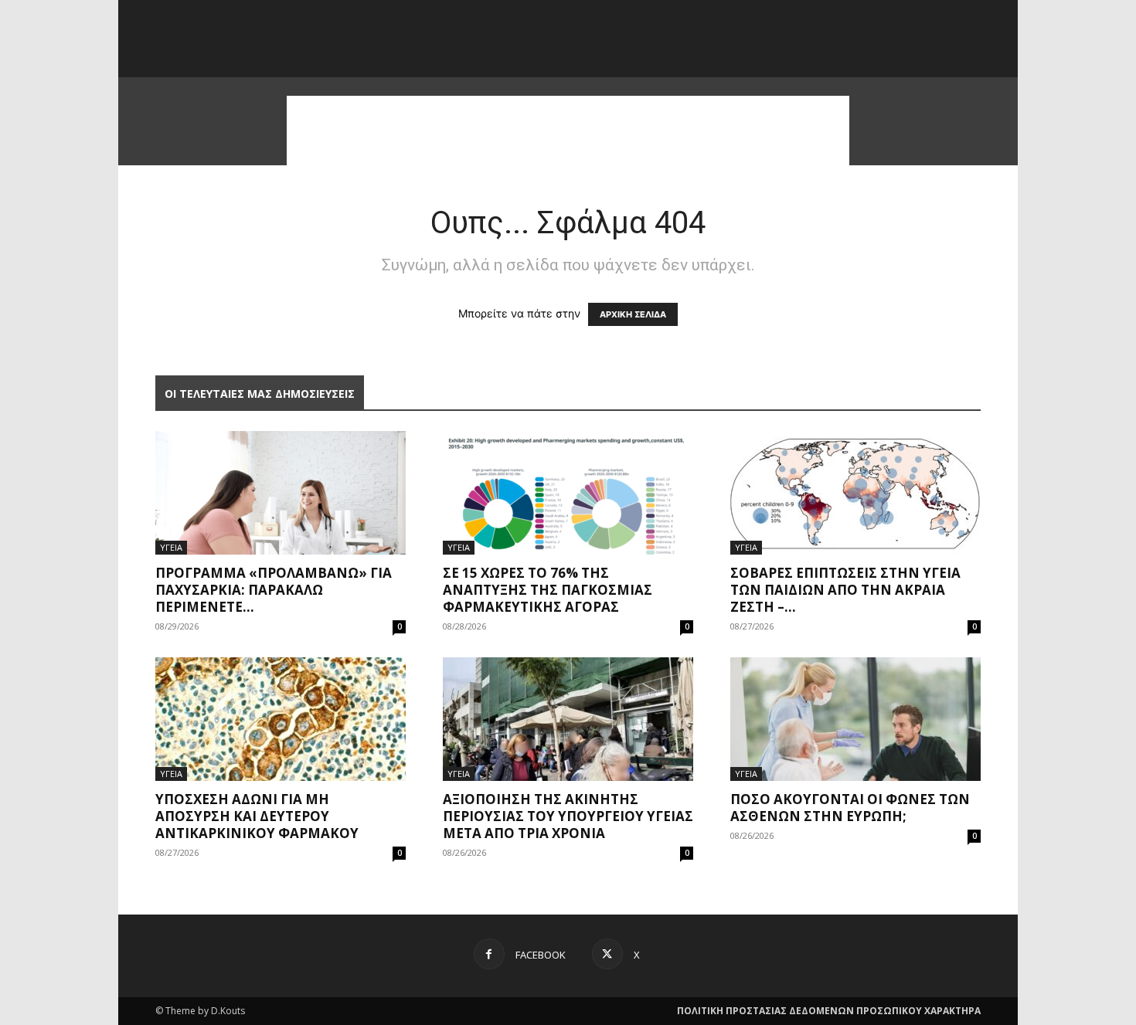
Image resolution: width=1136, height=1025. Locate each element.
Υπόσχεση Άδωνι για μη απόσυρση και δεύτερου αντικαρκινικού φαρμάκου (257, 816)
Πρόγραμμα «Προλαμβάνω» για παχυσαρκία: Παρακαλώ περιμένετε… (273, 590)
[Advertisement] (568, 130)
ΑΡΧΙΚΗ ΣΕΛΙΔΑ (633, 314)
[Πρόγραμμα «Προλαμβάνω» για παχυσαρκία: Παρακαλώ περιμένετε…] (280, 493)
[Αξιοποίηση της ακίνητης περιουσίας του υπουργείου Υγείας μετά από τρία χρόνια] (568, 719)
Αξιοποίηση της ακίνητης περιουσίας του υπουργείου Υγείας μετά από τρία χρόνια (568, 816)
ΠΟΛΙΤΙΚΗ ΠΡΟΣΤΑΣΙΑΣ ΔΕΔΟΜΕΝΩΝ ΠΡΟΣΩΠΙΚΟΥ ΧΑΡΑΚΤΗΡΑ (829, 1010)
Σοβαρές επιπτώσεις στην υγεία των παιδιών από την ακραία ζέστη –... (845, 590)
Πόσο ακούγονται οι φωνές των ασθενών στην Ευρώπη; (850, 807)
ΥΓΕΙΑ (171, 547)
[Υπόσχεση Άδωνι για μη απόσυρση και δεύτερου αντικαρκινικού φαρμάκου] (280, 719)
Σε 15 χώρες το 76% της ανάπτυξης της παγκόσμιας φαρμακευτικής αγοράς (547, 590)
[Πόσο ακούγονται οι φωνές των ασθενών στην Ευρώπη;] (855, 719)
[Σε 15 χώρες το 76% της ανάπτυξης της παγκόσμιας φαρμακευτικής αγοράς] (568, 493)
